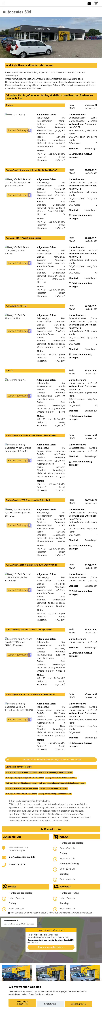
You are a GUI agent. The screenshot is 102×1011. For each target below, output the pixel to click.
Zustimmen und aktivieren (51, 947)
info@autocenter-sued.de (22, 857)
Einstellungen (50, 1004)
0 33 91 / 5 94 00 (17, 864)
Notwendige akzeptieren (22, 1003)
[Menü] (3, 3)
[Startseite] (96, 3)
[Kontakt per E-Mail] (89, 3)
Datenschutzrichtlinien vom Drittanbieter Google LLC (50, 940)
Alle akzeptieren (78, 1004)
